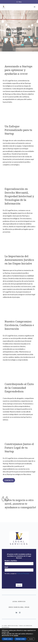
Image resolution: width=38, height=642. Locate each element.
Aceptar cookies (8, 639)
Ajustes (31, 639)
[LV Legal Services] (4, 7)
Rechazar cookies (20, 639)
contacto (9, 480)
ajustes (16, 635)
